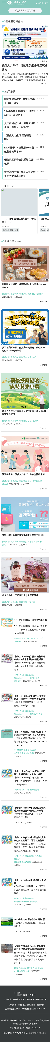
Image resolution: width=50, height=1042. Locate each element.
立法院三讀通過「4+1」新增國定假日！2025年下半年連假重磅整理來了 (30, 949)
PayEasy (17, 675)
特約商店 (38, 856)
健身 (29, 357)
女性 (4, 545)
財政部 (33, 750)
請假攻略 (39, 968)
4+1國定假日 (19, 971)
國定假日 (30, 968)
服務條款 (42, 1033)
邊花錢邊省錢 (28, 675)
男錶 (40, 714)
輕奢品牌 (34, 714)
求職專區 (13, 1005)
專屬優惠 (23, 294)
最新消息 (22, 1005)
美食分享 (40, 294)
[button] (3, 212)
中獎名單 (35, 638)
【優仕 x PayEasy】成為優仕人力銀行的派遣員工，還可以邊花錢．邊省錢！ (30, 840)
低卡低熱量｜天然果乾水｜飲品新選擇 (20, 595)
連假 (28, 971)
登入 (47, 3)
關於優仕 (31, 1005)
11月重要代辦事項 (21, 750)
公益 (29, 421)
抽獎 (28, 638)
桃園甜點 (31, 294)
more (44, 83)
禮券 (41, 638)
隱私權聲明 (33, 1033)
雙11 (24, 790)
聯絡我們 (40, 1005)
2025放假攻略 (20, 968)
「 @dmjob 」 (28, 1020)
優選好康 (6, 294)
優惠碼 (35, 421)
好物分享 (31, 542)
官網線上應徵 (19, 638)
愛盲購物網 (37, 481)
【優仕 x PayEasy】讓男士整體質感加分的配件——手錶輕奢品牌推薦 (30, 699)
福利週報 (18, 681)
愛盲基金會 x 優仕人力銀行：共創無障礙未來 (23, 474)
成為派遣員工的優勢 (22, 862)
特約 (34, 357)
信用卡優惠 (34, 678)
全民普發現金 (19, 753)
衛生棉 (39, 542)
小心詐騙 (30, 753)
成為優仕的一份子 (21, 678)
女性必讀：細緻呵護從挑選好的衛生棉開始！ (23, 535)
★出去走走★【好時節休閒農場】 (30, 919)
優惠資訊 (34, 901)
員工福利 (14, 294)
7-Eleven (17, 641)
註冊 (41, 3)
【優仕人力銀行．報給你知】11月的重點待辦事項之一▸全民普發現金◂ (30, 735)
